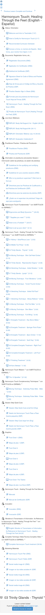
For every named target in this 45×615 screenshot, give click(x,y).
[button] (1, 2)
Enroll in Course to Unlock (22, 609)
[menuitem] (1, 5)
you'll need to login (31, 606)
